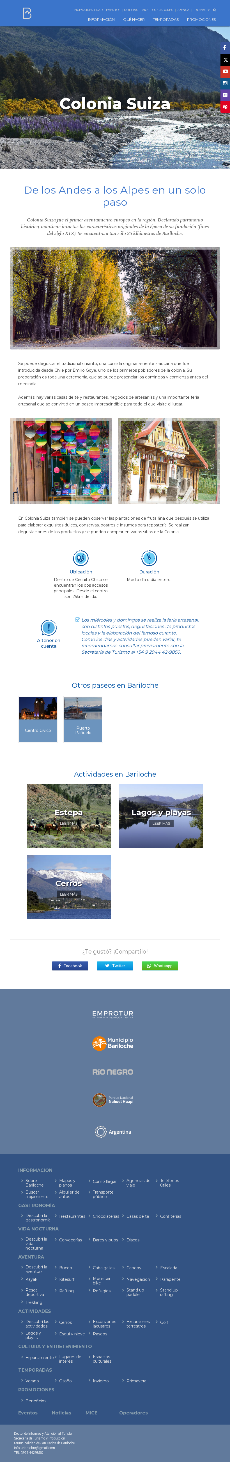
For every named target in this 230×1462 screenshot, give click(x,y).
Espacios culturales (102, 1359)
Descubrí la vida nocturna (36, 1243)
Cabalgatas (103, 1268)
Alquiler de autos (69, 1194)
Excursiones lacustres (104, 1323)
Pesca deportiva (35, 1292)
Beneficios (36, 1401)
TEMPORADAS (166, 19)
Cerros (65, 1322)
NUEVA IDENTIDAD (88, 10)
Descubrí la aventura (36, 1269)
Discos (133, 1240)
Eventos (113, 10)
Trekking (34, 1302)
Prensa (182, 10)
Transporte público (103, 1194)
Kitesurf (66, 1279)
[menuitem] (101, 19)
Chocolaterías (106, 1216)
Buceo (65, 1268)
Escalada (168, 1268)
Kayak (31, 1279)
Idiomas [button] (200, 10)
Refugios (102, 1291)
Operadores (162, 10)
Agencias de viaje (139, 1182)
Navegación (138, 1279)
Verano (32, 1381)
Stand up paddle (135, 1292)
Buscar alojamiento (37, 1194)
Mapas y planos (67, 1182)
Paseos (100, 1334)
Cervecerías (70, 1240)
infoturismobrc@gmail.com (34, 1448)
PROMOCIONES (201, 19)
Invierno (101, 1381)
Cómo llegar (105, 1181)
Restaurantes (72, 1216)
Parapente (170, 1279)
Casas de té (138, 1216)
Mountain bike (102, 1280)
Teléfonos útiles (169, 1182)
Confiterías (170, 1216)
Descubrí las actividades (37, 1323)
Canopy (134, 1268)
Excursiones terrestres (138, 1323)
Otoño (65, 1381)
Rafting (66, 1291)
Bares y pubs (105, 1240)
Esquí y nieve (72, 1334)
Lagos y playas (33, 1335)
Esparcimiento (39, 1357)
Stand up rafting (169, 1292)
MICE (145, 10)
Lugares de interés (70, 1359)
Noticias (131, 10)
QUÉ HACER (133, 19)
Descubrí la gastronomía (38, 1217)
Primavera (136, 1381)
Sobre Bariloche (35, 1182)
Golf (164, 1322)
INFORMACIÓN (101, 19)
